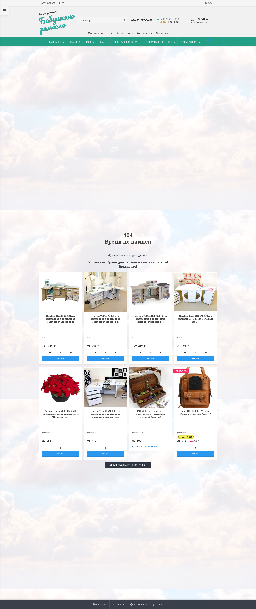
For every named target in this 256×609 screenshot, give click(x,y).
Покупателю (145, 33)
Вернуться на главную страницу (129, 465)
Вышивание (55, 42)
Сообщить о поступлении (144, 446)
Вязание (73, 42)
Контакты (163, 33)
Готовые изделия (188, 42)
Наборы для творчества (125, 42)
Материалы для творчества (158, 42)
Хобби (102, 42)
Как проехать (126, 33)
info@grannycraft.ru (101, 33)
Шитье (88, 42)
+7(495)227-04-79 (142, 20)
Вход (210, 3)
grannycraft (48, 3)
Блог (61, 3)
